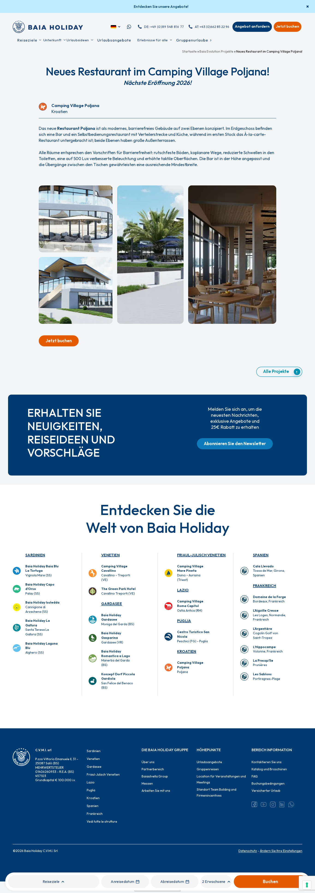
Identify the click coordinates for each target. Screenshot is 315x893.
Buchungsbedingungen (268, 783)
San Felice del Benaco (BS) (118, 681)
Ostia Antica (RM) (190, 605)
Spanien (260, 555)
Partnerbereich (153, 769)
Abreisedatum (172, 881)
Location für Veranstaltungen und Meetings (221, 779)
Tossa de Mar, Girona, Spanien (269, 570)
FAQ (255, 776)
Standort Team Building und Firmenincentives (216, 792)
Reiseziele (51, 881)
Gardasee (111, 603)
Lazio (183, 590)
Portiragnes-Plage (266, 676)
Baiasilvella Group (155, 776)
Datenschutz (247, 851)
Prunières (263, 662)
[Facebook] (254, 804)
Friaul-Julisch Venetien (201, 555)
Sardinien (35, 555)
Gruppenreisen (208, 769)
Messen (147, 783)
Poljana (190, 667)
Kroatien (186, 651)
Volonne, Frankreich (268, 649)
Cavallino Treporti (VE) (118, 591)
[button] (59, 340)
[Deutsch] (116, 27)
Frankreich (264, 585)
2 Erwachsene (214, 881)
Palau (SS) (39, 588)
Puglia (184, 620)
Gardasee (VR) (112, 637)
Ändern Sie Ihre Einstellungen (281, 851)
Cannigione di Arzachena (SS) (42, 606)
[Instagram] (273, 804)
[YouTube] (263, 804)
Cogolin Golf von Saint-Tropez (265, 633)
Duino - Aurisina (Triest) (190, 573)
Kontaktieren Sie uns (267, 762)
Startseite (189, 51)
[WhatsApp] (291, 804)
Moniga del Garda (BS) (117, 619)
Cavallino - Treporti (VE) (115, 573)
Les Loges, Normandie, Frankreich (269, 615)
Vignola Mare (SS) (42, 570)
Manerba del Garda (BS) (115, 658)
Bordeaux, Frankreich (269, 599)
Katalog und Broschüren (269, 769)
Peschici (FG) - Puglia (193, 636)
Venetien (110, 555)
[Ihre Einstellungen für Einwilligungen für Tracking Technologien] (307, 885)
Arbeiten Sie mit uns (156, 791)
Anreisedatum (122, 881)
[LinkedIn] (282, 804)
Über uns (148, 762)
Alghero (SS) (41, 648)
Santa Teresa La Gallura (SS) (37, 627)
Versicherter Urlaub (266, 791)
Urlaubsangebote (209, 762)
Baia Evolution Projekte (216, 51)
